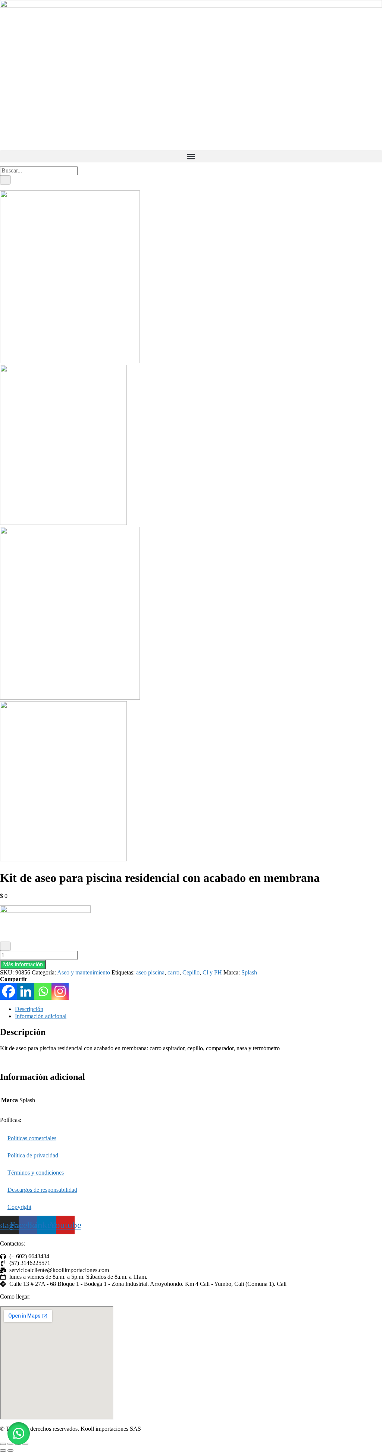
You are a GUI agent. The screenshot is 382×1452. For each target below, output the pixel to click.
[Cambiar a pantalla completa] (10, 1444)
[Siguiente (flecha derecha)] (10, 1450)
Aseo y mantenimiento (83, 972)
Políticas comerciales (31, 1138)
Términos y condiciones (35, 1172)
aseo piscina (150, 972)
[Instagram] (60, 991)
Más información (23, 964)
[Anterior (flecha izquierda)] (3, 1450)
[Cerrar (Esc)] (25, 1444)
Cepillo (191, 972)
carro (173, 972)
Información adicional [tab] (40, 1016)
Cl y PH (212, 972)
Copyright (19, 1207)
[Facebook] (8, 991)
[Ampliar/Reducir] (3, 1444)
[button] (191, 156)
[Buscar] (5, 179)
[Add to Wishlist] (5, 946)
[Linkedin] (25, 991)
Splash (249, 972)
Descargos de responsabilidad (42, 1190)
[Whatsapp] (42, 991)
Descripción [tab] (29, 1009)
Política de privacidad (32, 1155)
